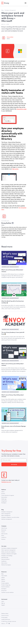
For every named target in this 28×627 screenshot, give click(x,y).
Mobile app (3, 499)
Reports (3, 579)
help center (15, 169)
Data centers (4, 563)
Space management (5, 515)
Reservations (4, 497)
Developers (3, 502)
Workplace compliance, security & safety (10, 517)
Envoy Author (10, 37)
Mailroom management (6, 519)
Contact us (3, 537)
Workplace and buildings (6, 555)
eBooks (3, 577)
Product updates (5, 583)
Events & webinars (5, 586)
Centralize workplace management (9, 548)
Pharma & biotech (5, 559)
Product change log (5, 585)
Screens (3, 493)
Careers (3, 531)
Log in (2, 601)
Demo (2, 535)
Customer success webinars (7, 592)
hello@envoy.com (6, 482)
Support (3, 605)
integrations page (21, 109)
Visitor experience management (8, 550)
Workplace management (6, 511)
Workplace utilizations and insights (9, 553)
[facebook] (6, 624)
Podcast (3, 581)
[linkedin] (9, 623)
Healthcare (3, 561)
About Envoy (4, 528)
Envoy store (4, 590)
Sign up (3, 603)
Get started (14, 464)
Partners (3, 539)
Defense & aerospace (6, 564)
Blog (2, 573)
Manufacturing (4, 557)
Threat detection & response (7, 495)
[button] (25, 3)
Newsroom (3, 530)
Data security (4, 533)
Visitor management (5, 513)
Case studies (4, 575)
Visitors (2, 491)
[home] (5, 3)
